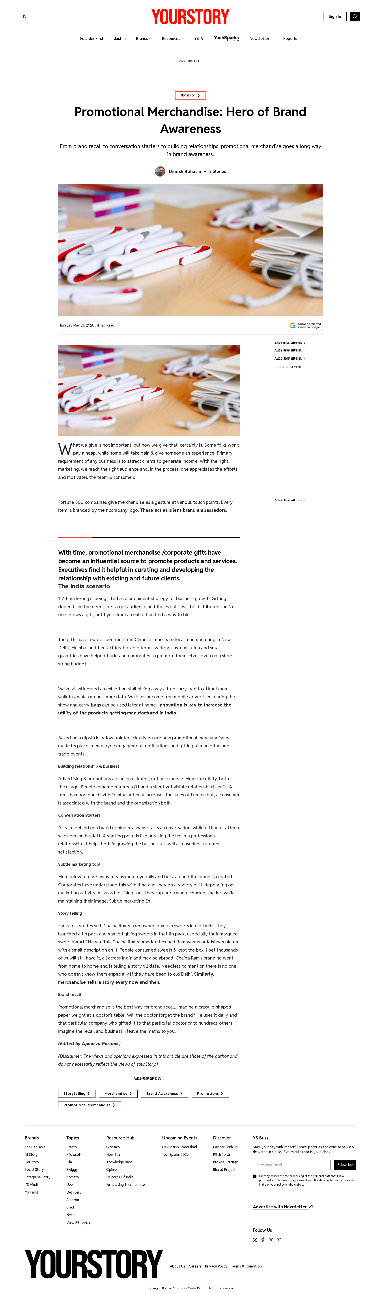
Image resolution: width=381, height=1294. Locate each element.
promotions (208, 1093)
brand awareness (162, 1093)
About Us (177, 1266)
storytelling (75, 1093)
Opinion (188, 95)
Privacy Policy (216, 1266)
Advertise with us (288, 500)
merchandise (116, 1093)
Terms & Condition (246, 1266)
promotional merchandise (87, 1105)
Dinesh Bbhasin (185, 171)
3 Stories (217, 171)
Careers (195, 1266)
